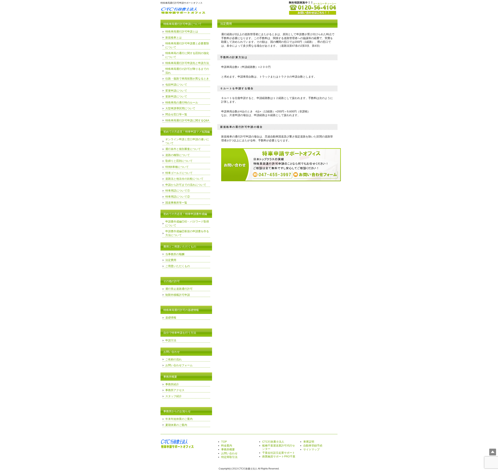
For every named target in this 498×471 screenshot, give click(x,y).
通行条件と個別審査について (183, 149)
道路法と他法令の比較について (184, 178)
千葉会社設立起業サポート (278, 452)
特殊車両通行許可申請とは (181, 31)
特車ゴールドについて (179, 172)
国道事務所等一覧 (176, 202)
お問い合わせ (229, 453)
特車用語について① (177, 190)
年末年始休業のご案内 (179, 418)
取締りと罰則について (179, 160)
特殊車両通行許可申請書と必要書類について (187, 45)
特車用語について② (177, 196)
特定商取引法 (229, 457)
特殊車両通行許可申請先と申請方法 (187, 63)
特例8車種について (177, 166)
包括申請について (176, 84)
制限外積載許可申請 (177, 294)
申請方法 (170, 340)
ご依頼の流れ (173, 359)
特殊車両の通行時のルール (181, 102)
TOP (224, 441)
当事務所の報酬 (174, 254)
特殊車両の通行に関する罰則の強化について (187, 55)
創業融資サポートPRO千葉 (278, 456)
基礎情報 (170, 317)
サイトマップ (311, 449)
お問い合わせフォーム (179, 365)
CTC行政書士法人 (273, 441)
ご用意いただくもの (177, 266)
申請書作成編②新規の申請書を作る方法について (187, 233)
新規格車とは (173, 37)
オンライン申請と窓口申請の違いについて (187, 141)
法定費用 (170, 260)
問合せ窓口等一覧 (176, 114)
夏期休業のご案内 (176, 424)
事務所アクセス (174, 390)
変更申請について (176, 90)
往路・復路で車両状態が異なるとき (187, 78)
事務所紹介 (172, 384)
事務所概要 (228, 449)
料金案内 (226, 445)
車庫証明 (308, 441)
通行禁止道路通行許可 (179, 288)
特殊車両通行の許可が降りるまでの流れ (187, 70)
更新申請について (176, 96)
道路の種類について (177, 155)
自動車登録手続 (312, 445)
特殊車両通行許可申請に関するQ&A (187, 120)
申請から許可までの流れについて (185, 184)
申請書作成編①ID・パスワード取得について (187, 223)
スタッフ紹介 (173, 396)
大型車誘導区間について (180, 108)
